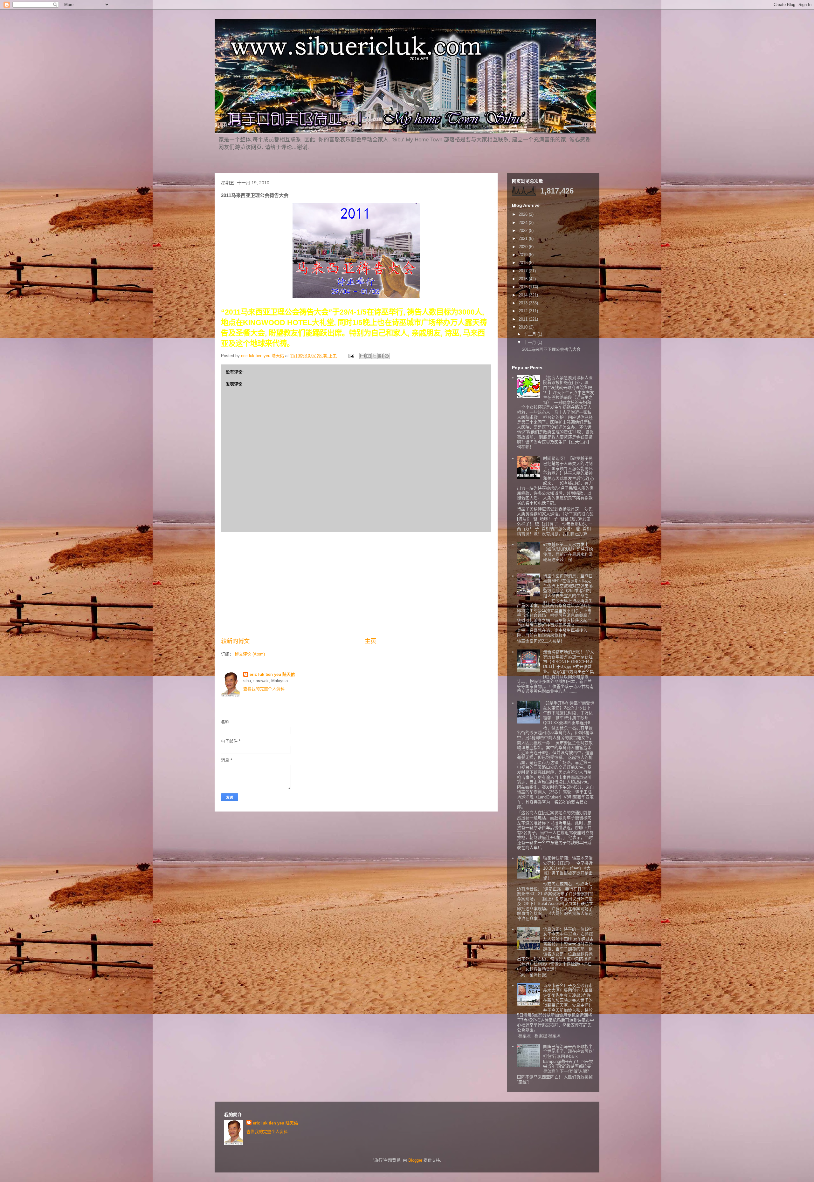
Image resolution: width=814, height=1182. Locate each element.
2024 (524, 222)
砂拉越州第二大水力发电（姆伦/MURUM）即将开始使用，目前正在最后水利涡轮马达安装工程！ (568, 552)
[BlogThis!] (368, 356)
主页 (370, 641)
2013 (524, 303)
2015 (524, 286)
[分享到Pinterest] (386, 356)
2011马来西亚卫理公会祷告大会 (551, 349)
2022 (524, 230)
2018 (524, 262)
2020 (524, 246)
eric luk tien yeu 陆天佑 (272, 674)
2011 (524, 319)
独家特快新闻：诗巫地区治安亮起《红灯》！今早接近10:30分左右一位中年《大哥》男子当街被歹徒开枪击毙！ (568, 868)
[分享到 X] (374, 356)
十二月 (530, 334)
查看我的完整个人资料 (264, 688)
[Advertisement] (356, 584)
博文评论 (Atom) (250, 654)
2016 (524, 278)
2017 (524, 270)
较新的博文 (235, 641)
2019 (524, 254)
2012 (524, 311)
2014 (524, 295)
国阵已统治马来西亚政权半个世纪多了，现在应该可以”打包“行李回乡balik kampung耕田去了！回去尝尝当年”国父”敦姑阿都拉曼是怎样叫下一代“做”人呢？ (568, 1059)
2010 (524, 327)
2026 (524, 214)
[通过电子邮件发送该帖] (350, 355)
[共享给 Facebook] (380, 356)
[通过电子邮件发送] (362, 356)
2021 (524, 238)
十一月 (530, 342)
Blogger (415, 1160)
